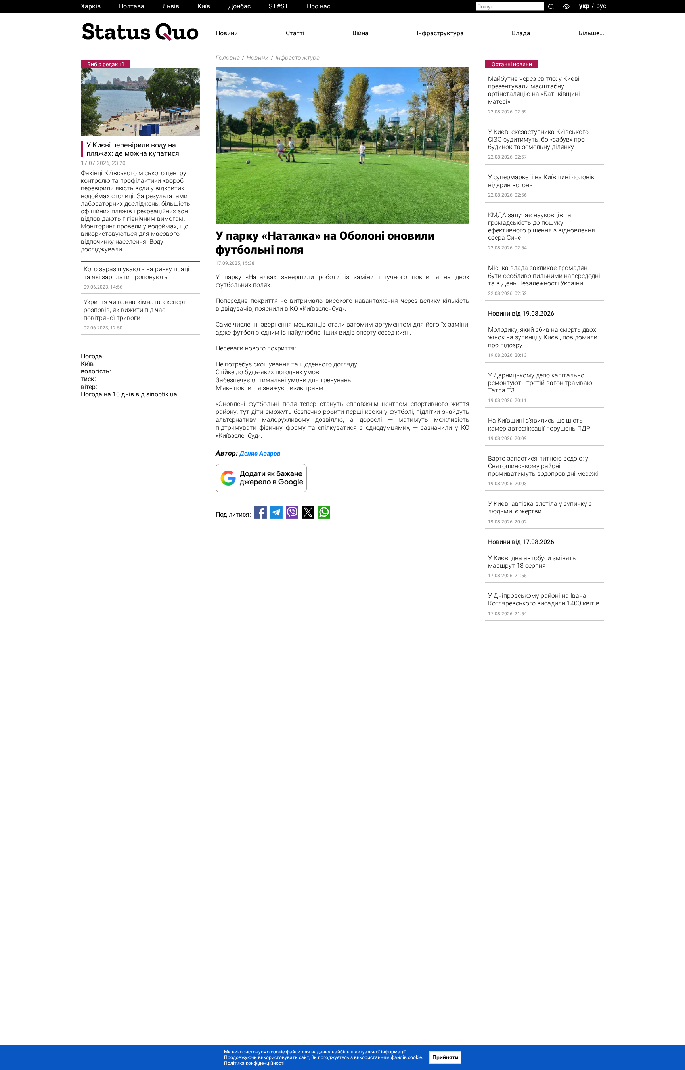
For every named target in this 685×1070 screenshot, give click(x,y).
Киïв (203, 6)
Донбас (239, 6)
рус (601, 6)
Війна (360, 33)
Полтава (131, 6)
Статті (295, 33)
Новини (227, 33)
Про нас (318, 6)
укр (584, 6)
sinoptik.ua (161, 394)
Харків (91, 6)
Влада (521, 33)
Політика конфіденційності (254, 1063)
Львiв (171, 6)
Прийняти (445, 1057)
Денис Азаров (260, 453)
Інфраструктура (440, 33)
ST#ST (279, 6)
